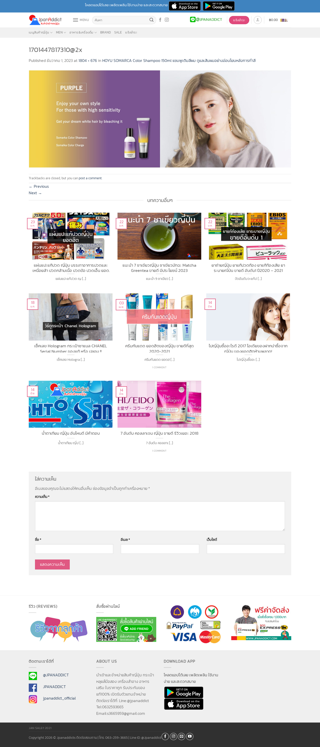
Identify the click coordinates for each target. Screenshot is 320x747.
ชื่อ (38, 539)
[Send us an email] (181, 736)
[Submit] (152, 20)
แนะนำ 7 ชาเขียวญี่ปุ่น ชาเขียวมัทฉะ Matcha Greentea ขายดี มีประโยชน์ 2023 (159, 267)
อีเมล (125, 539)
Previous (39, 186)
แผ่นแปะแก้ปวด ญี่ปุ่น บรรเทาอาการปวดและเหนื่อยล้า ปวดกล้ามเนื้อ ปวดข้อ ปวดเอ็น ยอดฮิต (70, 267)
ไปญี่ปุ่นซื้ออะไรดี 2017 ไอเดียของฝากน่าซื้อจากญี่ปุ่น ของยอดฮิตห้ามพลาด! (248, 348)
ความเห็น (42, 496)
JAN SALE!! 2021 (40, 728)
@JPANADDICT (56, 675)
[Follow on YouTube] (190, 736)
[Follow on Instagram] (167, 20)
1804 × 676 (87, 60)
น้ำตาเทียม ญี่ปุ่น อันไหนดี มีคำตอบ (71, 433)
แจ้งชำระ (131, 32)
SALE (118, 32)
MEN (59, 32)
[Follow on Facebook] (160, 20)
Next (35, 193)
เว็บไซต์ (212, 539)
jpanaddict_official (59, 698)
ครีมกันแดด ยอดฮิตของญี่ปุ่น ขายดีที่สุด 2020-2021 (159, 348)
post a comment (90, 178)
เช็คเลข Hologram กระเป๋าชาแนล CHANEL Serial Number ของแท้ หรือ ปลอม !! (70, 348)
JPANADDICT (54, 687)
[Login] (258, 20)
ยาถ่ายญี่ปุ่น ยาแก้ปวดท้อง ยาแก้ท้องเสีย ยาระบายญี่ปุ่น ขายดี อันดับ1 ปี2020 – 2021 (248, 267)
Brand (105, 32)
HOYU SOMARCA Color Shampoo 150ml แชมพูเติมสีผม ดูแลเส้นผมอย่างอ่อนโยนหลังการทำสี (179, 60)
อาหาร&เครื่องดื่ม (81, 32)
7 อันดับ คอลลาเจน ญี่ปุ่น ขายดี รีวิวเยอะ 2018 (159, 433)
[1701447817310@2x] (160, 118)
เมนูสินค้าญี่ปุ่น (39, 32)
